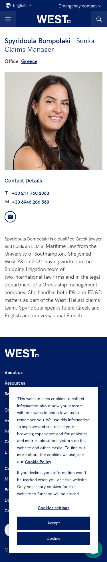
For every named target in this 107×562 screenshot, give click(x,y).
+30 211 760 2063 (30, 193)
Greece (29, 61)
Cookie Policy (38, 461)
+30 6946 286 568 (30, 202)
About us (14, 372)
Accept (53, 522)
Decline (53, 538)
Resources (15, 383)
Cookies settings (53, 507)
